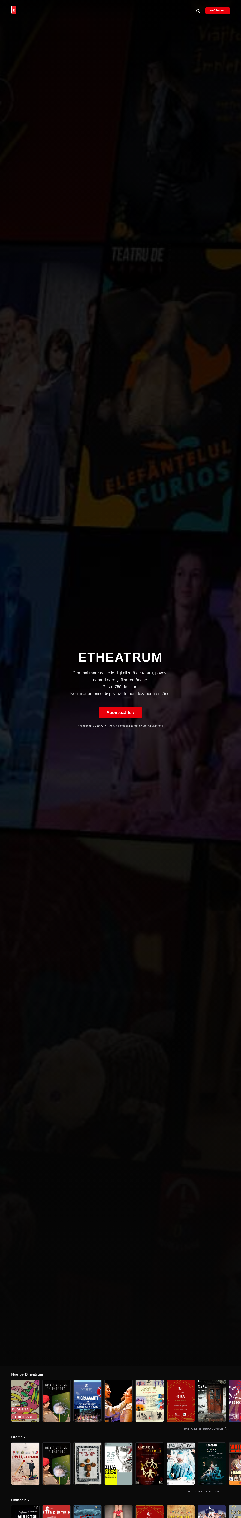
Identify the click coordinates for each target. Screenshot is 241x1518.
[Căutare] (197, 10)
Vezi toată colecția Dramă (208, 1491)
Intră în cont (217, 10)
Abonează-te (120, 712)
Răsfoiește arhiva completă (207, 1428)
